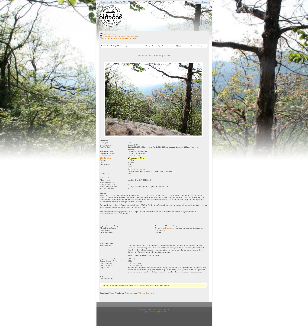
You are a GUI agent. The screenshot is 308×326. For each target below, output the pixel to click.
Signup (204, 2)
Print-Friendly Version (109, 34)
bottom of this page (198, 46)
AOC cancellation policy (146, 293)
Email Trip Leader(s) (138, 169)
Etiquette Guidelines (138, 285)
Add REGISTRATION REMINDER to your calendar (120, 38)
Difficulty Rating (105, 158)
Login (197, 2)
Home (103, 2)
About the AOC (120, 2)
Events (109, 2)
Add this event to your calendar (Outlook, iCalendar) (120, 36)
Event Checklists (166, 228)
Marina (130, 167)
